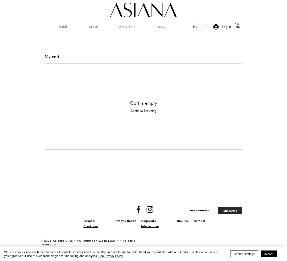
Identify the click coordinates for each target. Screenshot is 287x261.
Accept (268, 254)
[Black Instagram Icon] (149, 209)
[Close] (281, 254)
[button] (238, 25)
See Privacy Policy (111, 256)
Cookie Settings (244, 254)
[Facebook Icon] (138, 209)
